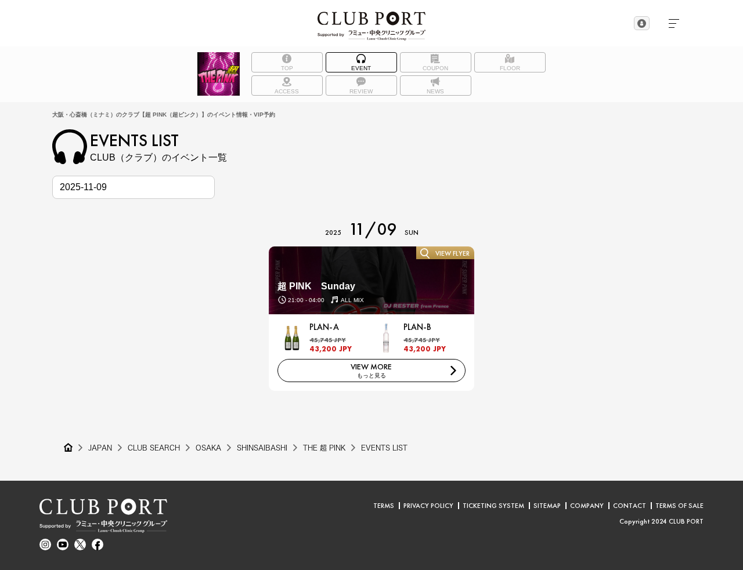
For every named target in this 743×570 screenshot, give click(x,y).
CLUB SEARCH (154, 447)
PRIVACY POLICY (428, 505)
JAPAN (100, 447)
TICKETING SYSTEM (493, 505)
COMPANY (587, 505)
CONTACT (629, 505)
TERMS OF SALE (679, 505)
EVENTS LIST (384, 447)
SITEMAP (547, 505)
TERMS (383, 505)
